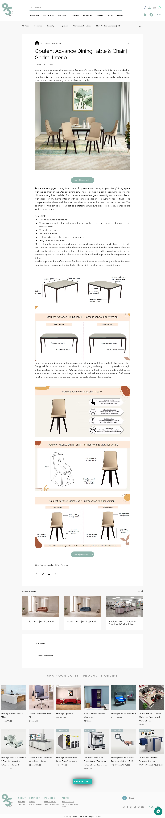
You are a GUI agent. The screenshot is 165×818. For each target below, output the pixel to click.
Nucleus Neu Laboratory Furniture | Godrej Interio (122, 623)
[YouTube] (142, 807)
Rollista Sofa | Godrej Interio (40, 621)
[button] (49, 16)
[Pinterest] (138, 807)
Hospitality (63, 26)
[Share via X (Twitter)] (42, 574)
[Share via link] (55, 574)
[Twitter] (135, 807)
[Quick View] (13, 697)
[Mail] (155, 7)
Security (50, 26)
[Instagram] (123, 807)
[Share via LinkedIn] (48, 574)
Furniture (38, 26)
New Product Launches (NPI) (108, 26)
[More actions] (128, 43)
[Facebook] (127, 807)
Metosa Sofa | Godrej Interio (82, 621)
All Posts (25, 26)
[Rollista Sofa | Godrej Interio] (40, 606)
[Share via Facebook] (36, 574)
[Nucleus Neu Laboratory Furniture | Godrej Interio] (124, 606)
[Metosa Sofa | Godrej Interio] (82, 606)
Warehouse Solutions (82, 26)
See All (140, 591)
